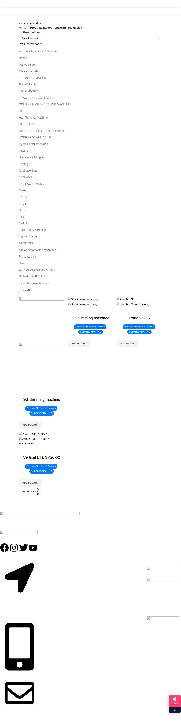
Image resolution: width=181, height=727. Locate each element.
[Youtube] (33, 547)
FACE (23, 203)
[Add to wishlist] (32, 392)
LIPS (22, 216)
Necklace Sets (28, 170)
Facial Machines (29, 91)
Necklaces (25, 177)
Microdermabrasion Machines (37, 250)
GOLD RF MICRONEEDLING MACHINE (44, 104)
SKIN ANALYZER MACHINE (37, 269)
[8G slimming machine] (41, 319)
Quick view (23, 392)
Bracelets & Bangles (32, 157)
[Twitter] (23, 547)
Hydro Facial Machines (33, 144)
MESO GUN (26, 243)
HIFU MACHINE (29, 124)
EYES (23, 197)
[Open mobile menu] (20, 3)
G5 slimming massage (90, 318)
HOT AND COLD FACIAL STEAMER (42, 130)
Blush (22, 210)
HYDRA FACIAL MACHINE (36, 137)
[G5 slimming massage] (83, 299)
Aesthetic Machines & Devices (38, 51)
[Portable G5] (126, 299)
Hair (21, 110)
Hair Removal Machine (33, 117)
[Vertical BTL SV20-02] (34, 434)
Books (23, 57)
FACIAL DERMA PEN (32, 77)
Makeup (24, 190)
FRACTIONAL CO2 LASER (36, 97)
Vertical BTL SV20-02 (41, 457)
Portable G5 (139, 318)
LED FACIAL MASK (31, 183)
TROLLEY (25, 289)
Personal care (27, 256)
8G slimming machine (41, 399)
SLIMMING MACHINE (33, 276)
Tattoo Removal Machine (34, 283)
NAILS (23, 223)
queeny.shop (21, 721)
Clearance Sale (29, 71)
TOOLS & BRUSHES (32, 230)
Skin (22, 263)
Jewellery (25, 150)
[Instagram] (14, 547)
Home (23, 27)
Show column (31, 32)
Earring (23, 164)
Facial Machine (28, 84)
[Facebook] (4, 547)
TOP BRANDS (28, 236)
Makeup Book (27, 64)
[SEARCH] (158, 11)
